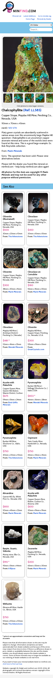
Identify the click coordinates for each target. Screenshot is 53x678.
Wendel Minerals (15, 347)
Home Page (30, 19)
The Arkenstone (15, 236)
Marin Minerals (14, 292)
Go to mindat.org (44, 16)
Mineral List (16, 16)
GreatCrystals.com (36, 349)
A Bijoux (11, 568)
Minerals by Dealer (44, 19)
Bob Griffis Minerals (10, 403)
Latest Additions (29, 16)
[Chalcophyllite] (7, 99)
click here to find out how (12, 664)
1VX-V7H (12, 128)
